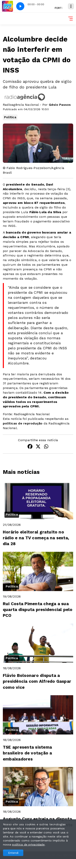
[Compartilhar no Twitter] (38, 447)
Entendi (13, 852)
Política (10, 117)
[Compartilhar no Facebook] (30, 447)
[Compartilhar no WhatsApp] (46, 447)
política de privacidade (28, 844)
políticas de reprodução (23, 423)
